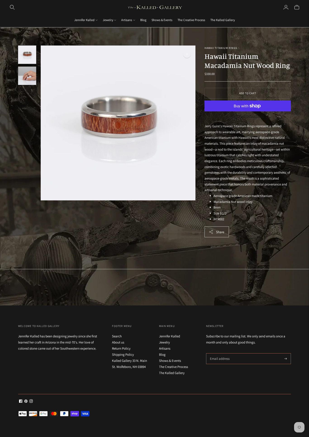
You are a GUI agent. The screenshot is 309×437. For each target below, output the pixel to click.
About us (118, 342)
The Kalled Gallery (222, 20)
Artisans (126, 20)
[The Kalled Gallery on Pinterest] (26, 401)
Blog (143, 20)
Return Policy (121, 348)
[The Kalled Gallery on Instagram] (31, 401)
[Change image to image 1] (27, 55)
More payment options (247, 116)
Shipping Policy (123, 354)
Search (117, 336)
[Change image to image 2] (27, 76)
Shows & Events (162, 20)
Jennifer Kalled (84, 20)
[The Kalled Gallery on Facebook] (20, 401)
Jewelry (108, 20)
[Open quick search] (12, 7)
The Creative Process (191, 20)
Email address (219, 353)
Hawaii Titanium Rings (220, 48)
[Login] (286, 7)
